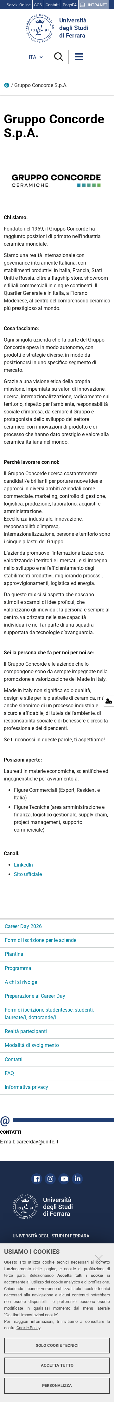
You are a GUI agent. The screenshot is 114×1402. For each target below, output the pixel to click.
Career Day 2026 (23, 926)
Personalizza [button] (57, 1385)
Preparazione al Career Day (35, 996)
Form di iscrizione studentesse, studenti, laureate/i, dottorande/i (49, 1013)
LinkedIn (23, 865)
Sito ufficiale (28, 874)
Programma (18, 968)
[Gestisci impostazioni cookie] (108, 701)
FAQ (9, 1073)
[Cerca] (58, 57)
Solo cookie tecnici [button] (57, 1345)
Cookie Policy (28, 1327)
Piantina (14, 954)
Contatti (13, 1059)
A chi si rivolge (21, 982)
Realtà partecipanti (26, 1031)
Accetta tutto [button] (57, 1365)
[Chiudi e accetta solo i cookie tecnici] (99, 1258)
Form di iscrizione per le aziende (40, 940)
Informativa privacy (26, 1087)
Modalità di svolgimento (32, 1045)
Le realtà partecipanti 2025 (7, 87)
